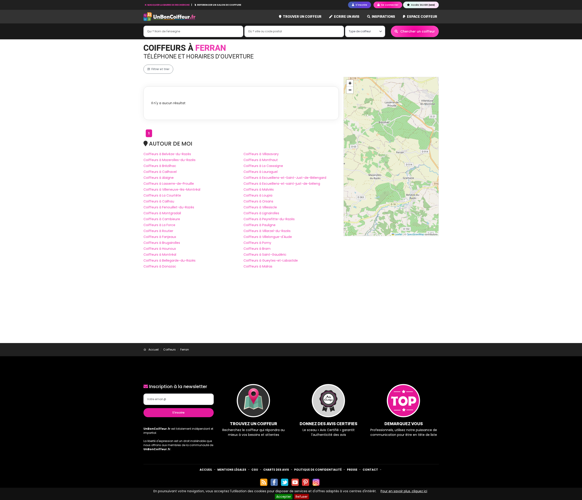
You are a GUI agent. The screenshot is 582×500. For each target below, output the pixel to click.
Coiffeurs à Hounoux (159, 248)
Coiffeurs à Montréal (159, 254)
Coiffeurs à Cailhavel (160, 171)
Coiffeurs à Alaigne (158, 177)
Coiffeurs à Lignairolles (261, 213)
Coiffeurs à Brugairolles (161, 242)
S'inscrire (178, 412)
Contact (370, 470)
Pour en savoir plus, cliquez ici (404, 491)
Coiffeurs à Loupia (257, 195)
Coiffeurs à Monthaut (260, 160)
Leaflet (398, 234)
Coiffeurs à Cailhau (158, 201)
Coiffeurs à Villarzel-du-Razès (267, 231)
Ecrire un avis (346, 16)
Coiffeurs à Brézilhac (159, 166)
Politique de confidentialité (318, 470)
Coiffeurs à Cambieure (161, 219)
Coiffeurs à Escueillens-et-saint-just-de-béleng (281, 183)
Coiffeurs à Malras (257, 266)
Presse (352, 470)
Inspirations (383, 16)
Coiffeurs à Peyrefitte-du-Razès (269, 219)
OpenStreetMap (415, 234)
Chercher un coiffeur (417, 31)
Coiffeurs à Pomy (257, 242)
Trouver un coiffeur (301, 16)
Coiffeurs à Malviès (258, 189)
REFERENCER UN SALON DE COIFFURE (219, 5)
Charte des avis (276, 470)
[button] (349, 83)
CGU (254, 470)
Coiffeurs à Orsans (258, 201)
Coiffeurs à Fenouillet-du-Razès (168, 207)
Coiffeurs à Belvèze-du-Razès (167, 154)
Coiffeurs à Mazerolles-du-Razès (169, 160)
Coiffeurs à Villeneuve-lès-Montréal (171, 189)
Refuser (302, 496)
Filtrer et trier (160, 69)
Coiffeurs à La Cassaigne (263, 166)
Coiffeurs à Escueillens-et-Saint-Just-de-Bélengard (284, 177)
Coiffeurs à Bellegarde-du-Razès (169, 260)
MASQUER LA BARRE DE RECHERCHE (168, 5)
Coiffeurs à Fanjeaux (159, 237)
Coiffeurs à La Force (159, 225)
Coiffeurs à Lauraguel (260, 171)
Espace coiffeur (421, 16)
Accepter (283, 496)
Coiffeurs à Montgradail (162, 213)
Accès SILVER (422, 5)
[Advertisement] (291, 309)
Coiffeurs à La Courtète (162, 195)
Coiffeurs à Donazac (159, 266)
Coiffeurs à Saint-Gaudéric (264, 254)
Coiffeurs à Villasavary (261, 154)
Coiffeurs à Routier (158, 231)
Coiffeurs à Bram (257, 248)
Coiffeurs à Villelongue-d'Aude (267, 237)
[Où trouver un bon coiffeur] (169, 16)
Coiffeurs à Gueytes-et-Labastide (270, 260)
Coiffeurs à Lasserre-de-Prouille (168, 183)
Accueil (206, 470)
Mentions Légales (231, 470)
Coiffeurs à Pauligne (259, 225)
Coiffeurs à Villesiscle (260, 207)
